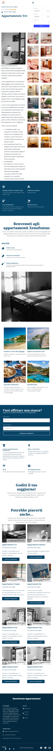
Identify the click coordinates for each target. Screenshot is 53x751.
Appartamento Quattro (36, 545)
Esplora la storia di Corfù (36, 351)
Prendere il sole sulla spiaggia (14, 351)
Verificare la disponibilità (36, 557)
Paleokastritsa (32, 385)
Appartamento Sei (34, 584)
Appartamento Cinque (11, 584)
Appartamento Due (34, 627)
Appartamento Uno (9, 627)
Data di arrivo (6, 416)
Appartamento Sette (10, 667)
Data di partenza (7, 424)
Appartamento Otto (35, 667)
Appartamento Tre (9, 545)
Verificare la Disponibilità (11, 559)
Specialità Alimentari (11, 385)
